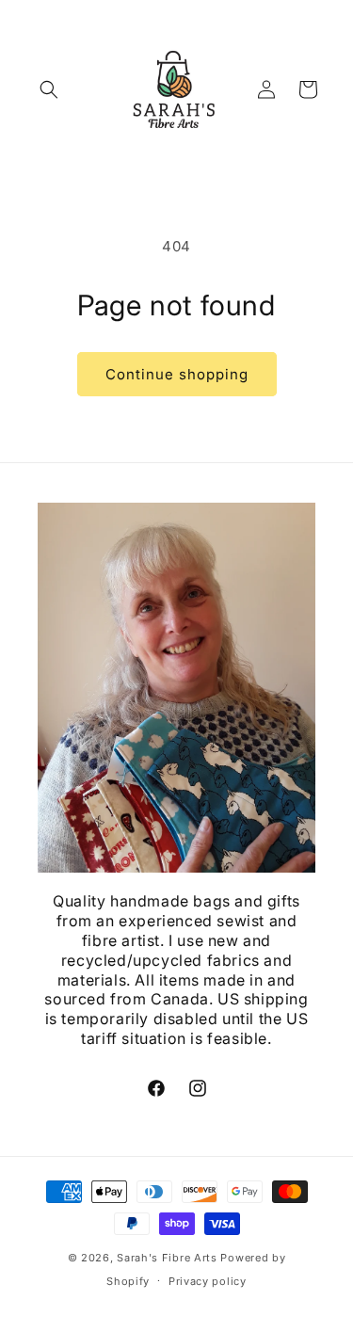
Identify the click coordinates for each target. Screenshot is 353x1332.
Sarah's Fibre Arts (167, 1257)
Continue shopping (177, 374)
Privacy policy (207, 1281)
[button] (49, 89)
